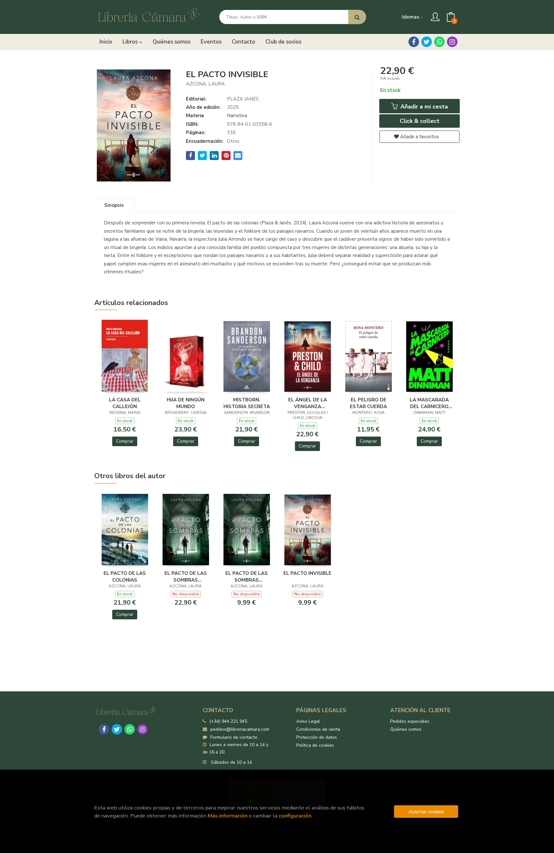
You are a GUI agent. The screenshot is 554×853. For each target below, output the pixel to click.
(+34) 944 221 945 (228, 721)
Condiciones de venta (318, 729)
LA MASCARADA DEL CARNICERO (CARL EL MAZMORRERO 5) (429, 403)
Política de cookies (315, 745)
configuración (295, 815)
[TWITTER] (426, 41)
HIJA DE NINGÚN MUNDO (186, 403)
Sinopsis (114, 205)
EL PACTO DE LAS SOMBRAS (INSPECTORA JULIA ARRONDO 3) (185, 576)
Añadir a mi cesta (423, 106)
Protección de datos (316, 737)
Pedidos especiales (409, 721)
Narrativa (237, 115)
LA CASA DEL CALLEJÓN (125, 403)
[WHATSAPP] (439, 41)
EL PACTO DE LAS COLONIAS (125, 576)
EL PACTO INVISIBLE (307, 573)
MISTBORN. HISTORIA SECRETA (246, 403)
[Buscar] (357, 17)
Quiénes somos (406, 729)
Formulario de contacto (233, 737)
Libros (130, 41)
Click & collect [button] (420, 121)
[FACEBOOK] (413, 41)
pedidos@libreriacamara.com (239, 729)
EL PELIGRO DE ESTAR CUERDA (368, 403)
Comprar (124, 441)
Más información (228, 815)
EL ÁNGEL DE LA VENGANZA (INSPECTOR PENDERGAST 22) (307, 403)
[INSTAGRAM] (452, 41)
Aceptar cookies (426, 811)
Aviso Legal (308, 721)
